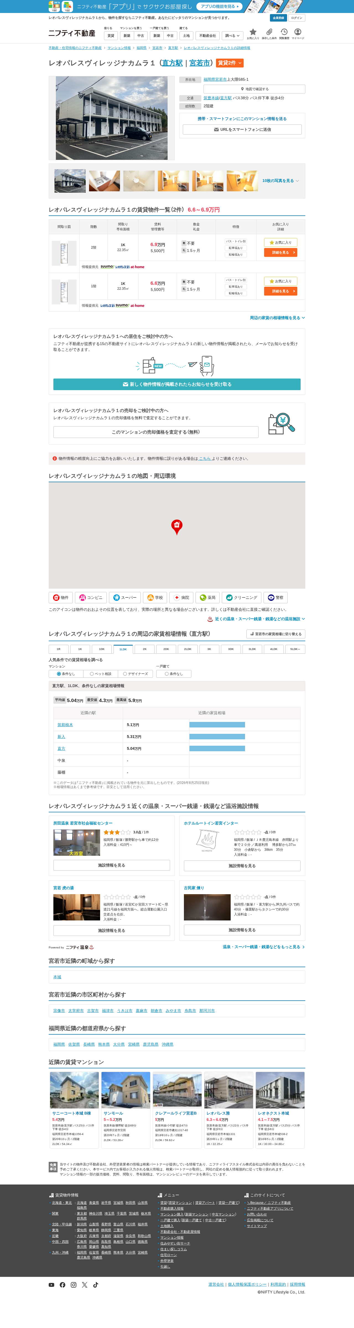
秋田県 (131, 1203)
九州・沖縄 (60, 1252)
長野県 (106, 1224)
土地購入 (167, 1226)
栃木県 (146, 1213)
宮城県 (118, 1203)
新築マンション (197, 1214)
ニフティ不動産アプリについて (270, 1208)
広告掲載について (260, 1220)
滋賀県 (118, 1236)
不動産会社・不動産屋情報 (180, 1232)
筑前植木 (65, 724)
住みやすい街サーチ (175, 1243)
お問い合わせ (257, 1214)
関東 (55, 1213)
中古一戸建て (215, 1220)
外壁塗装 (167, 1261)
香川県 (82, 1247)
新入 (61, 736)
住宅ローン (168, 1255)
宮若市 (199, 63)
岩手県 (106, 1203)
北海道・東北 (62, 1203)
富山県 (118, 1224)
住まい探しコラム (173, 1249)
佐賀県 (74, 1044)
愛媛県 (94, 1247)
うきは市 (124, 1010)
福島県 (82, 1208)
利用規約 (278, 1284)
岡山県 (94, 1242)
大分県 (119, 1044)
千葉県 (122, 1213)
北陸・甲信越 (62, 1224)
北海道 (82, 1203)
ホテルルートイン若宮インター (211, 823)
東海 (55, 1230)
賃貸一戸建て (228, 1203)
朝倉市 (156, 1010)
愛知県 (82, 1230)
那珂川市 (207, 1010)
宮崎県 (134, 1044)
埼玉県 (109, 1213)
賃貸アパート (205, 1203)
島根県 (118, 1242)
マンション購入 (172, 1214)
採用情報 (297, 1284)
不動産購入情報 (172, 1208)
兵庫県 (94, 1236)
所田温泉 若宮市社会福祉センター (83, 823)
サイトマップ (257, 1226)
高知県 (106, 1247)
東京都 (82, 1213)
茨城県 (134, 1213)
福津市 (108, 1010)
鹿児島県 (150, 1044)
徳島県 (143, 1242)
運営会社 (216, 1284)
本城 (57, 977)
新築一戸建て (192, 1220)
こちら (205, 458)
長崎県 (89, 1044)
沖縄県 (167, 1044)
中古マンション (223, 1214)
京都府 (106, 1236)
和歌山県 (144, 1236)
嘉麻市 (141, 1010)
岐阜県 (94, 1230)
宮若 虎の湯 (63, 888)
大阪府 (82, 1236)
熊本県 (104, 1044)
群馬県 (82, 1218)
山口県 (131, 1242)
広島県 (82, 1242)
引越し (165, 1267)
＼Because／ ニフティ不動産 (269, 1203)
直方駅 (172, 63)
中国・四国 (60, 1242)
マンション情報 (172, 1238)
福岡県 (209, 79)
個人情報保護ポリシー (247, 1284)
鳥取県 (106, 1242)
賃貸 (163, 1203)
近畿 (55, 1236)
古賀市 (93, 1010)
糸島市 (190, 1010)
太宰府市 (76, 1010)
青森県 (94, 1203)
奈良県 (131, 1236)
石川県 (131, 1224)
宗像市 (59, 1010)
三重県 (118, 1230)
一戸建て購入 (170, 1220)
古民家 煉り (194, 888)
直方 (61, 748)
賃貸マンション (180, 1203)
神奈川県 (95, 1213)
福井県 (143, 1224)
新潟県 (82, 1224)
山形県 (143, 1203)
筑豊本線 (211, 98)
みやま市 (173, 1010)
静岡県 (106, 1230)
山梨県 (94, 1224)
